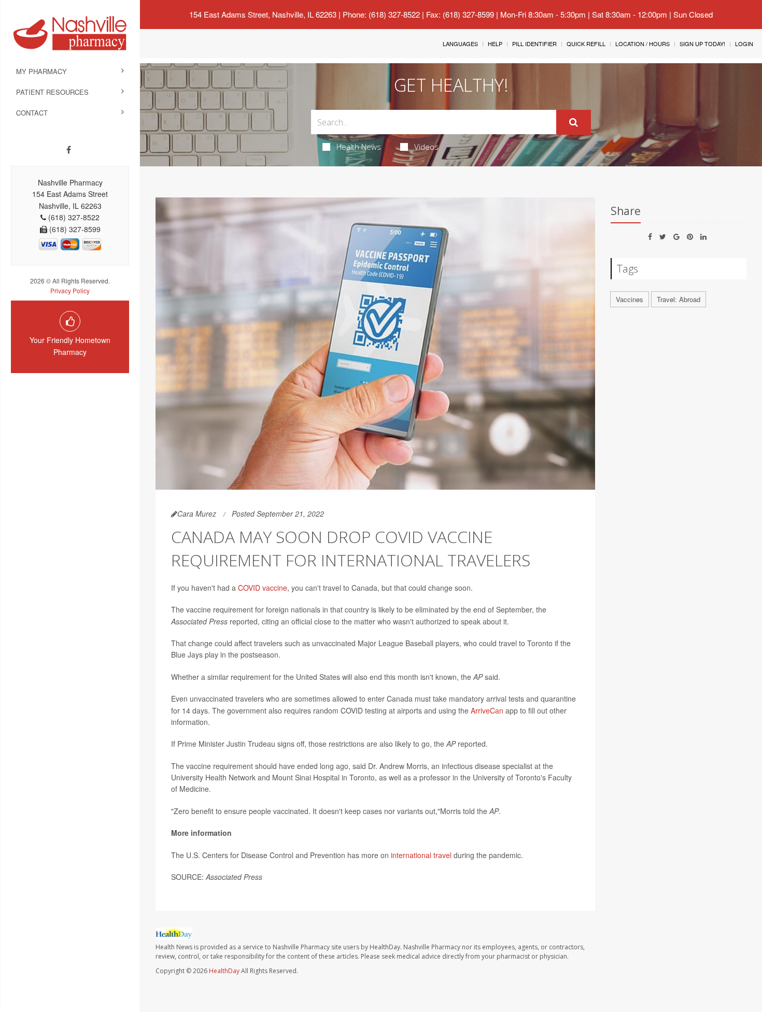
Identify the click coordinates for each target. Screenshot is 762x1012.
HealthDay (224, 970)
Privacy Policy (70, 290)
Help (495, 43)
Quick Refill (586, 43)
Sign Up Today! (702, 43)
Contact (32, 113)
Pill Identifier (534, 43)
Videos (426, 146)
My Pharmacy (41, 71)
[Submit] (573, 122)
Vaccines (629, 299)
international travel (421, 855)
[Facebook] (68, 150)
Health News (358, 146)
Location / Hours (642, 43)
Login (744, 43)
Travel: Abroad (678, 299)
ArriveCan (487, 710)
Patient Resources (52, 92)
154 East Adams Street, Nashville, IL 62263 (262, 14)
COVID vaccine (262, 587)
